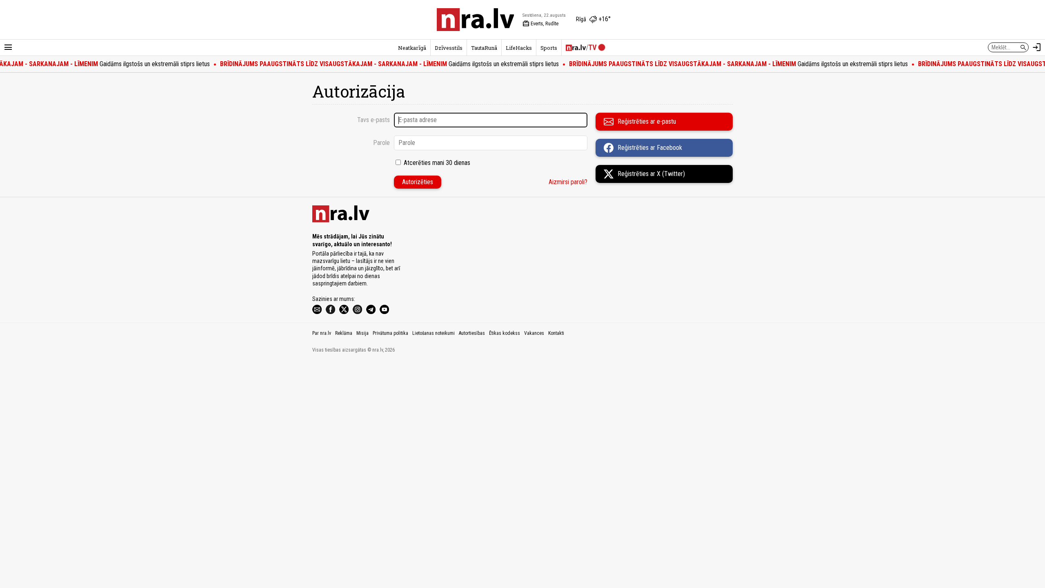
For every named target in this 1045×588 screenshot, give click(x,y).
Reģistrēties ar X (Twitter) (651, 174)
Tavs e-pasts (373, 120)
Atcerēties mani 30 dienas (437, 163)
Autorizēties (417, 182)
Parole (381, 143)
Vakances (534, 333)
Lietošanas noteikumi (433, 333)
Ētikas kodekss (504, 333)
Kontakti (556, 333)
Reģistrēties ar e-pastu (647, 121)
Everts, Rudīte (540, 24)
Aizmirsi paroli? (568, 182)
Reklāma (343, 333)
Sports (548, 48)
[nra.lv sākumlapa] (475, 19)
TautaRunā (484, 48)
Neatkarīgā (412, 48)
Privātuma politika (390, 333)
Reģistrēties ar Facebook (650, 147)
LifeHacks (519, 48)
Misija (362, 333)
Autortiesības (472, 333)
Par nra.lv (321, 333)
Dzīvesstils (448, 48)
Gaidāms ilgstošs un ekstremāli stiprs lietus (380, 64)
